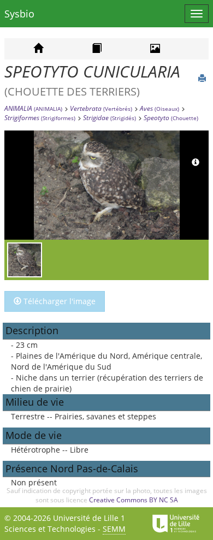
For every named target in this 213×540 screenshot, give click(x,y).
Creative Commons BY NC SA (133, 500)
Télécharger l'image (58, 301)
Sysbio (19, 13)
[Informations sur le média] (195, 162)
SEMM (114, 529)
